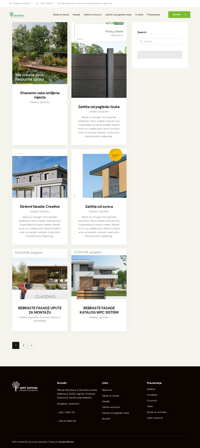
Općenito (44, 102)
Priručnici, (45, 317)
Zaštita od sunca (99, 206)
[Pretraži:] (159, 41)
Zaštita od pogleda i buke (99, 107)
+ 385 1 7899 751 (66, 412)
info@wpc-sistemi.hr (68, 403)
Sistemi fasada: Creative (40, 206)
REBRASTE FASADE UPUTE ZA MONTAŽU (40, 310)
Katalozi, (34, 102)
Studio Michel (66, 441)
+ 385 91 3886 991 (66, 420)
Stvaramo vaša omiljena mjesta (40, 95)
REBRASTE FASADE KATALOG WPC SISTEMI (99, 310)
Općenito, (34, 317)
